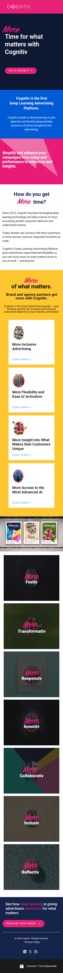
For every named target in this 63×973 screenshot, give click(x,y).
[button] (22, 966)
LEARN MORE (22, 407)
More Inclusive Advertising (24, 346)
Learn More (22, 359)
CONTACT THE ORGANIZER (42, 966)
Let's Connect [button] (19, 71)
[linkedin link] (24, 951)
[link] (18, 7)
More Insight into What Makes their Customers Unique (31, 444)
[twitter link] (30, 951)
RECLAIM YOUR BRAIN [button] (21, 923)
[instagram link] (35, 951)
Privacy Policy (32, 942)
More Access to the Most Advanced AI (28, 490)
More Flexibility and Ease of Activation (28, 394)
